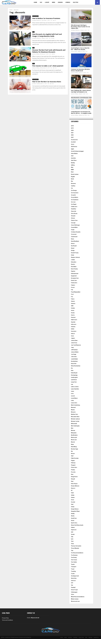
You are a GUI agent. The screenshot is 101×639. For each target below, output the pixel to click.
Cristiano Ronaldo (75, 232)
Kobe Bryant (74, 372)
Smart (72, 520)
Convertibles (74, 227)
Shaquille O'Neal (75, 511)
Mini (72, 428)
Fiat (72, 289)
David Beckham (75, 241)
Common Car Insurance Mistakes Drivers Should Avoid (80, 70)
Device (72, 243)
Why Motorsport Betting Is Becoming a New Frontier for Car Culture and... (80, 26)
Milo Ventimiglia (75, 426)
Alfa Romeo (74, 146)
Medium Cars (74, 414)
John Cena (74, 356)
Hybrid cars (74, 319)
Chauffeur (73, 208)
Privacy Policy (5, 618)
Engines (73, 271)
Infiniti (72, 329)
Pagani (73, 460)
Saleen (73, 497)
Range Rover (74, 476)
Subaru (73, 527)
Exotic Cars (74, 280)
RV (71, 490)
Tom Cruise (74, 559)
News (53, 2)
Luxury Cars (74, 402)
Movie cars (74, 439)
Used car (73, 580)
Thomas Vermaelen (76, 546)
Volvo (72, 594)
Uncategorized (75, 576)
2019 (72, 128)
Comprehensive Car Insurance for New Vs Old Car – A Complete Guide (81, 112)
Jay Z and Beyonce (76, 345)
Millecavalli (74, 423)
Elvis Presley (74, 269)
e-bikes (73, 259)
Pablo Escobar (75, 458)
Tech (72, 541)
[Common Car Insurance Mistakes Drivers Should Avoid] (81, 60)
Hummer (73, 317)
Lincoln (73, 396)
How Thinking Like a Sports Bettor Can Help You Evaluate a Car (81, 91)
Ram (72, 474)
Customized (74, 236)
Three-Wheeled (75, 548)
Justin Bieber (74, 359)
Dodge (72, 250)
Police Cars (74, 467)
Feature (73, 285)
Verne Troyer (74, 589)
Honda (72, 312)
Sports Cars (74, 522)
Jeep (72, 347)
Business (73, 183)
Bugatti (73, 176)
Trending (73, 571)
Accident (73, 142)
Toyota (72, 564)
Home (35, 2)
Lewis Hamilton (75, 389)
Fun (72, 296)
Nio (72, 451)
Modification (74, 435)
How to (73, 315)
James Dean (74, 340)
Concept (73, 222)
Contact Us (96, 637)
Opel (72, 455)
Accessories (74, 139)
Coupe (72, 229)
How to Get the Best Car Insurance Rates (46, 81)
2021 (72, 132)
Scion (72, 499)
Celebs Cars (74, 206)
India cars (73, 324)
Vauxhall (73, 587)
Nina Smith (74, 51)
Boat (72, 172)
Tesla (72, 543)
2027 (72, 137)
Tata (72, 536)
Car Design (74, 190)
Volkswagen (74, 592)
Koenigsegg (74, 375)
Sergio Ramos (75, 509)
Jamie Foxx (74, 342)
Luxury (47, 2)
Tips (33, 63)
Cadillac (73, 185)
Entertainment (74, 273)
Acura (72, 144)
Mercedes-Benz (75, 416)
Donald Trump (74, 252)
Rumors (60, 2)
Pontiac (73, 469)
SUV (41, 2)
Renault (73, 479)
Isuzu (72, 336)
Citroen (73, 218)
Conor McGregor (75, 225)
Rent (72, 481)
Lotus (72, 400)
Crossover (74, 234)
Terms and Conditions (7, 620)
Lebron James (75, 386)
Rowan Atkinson (75, 486)
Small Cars (74, 518)
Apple (72, 149)
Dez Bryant (74, 245)
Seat (72, 504)
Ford (72, 294)
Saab (72, 492)
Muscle (73, 442)
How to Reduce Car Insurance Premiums (46, 18)
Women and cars (75, 601)
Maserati (73, 407)
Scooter (73, 502)
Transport (73, 566)
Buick (72, 179)
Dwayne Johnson (75, 257)
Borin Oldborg (36, 54)
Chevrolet (73, 211)
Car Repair (73, 204)
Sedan (72, 506)
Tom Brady (74, 557)
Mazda (73, 409)
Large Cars (74, 382)
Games (73, 301)
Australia (73, 158)
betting (73, 165)
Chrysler (73, 215)
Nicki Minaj (74, 446)
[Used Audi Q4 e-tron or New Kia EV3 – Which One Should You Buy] (81, 39)
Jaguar (73, 338)
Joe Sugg (73, 354)
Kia (72, 368)
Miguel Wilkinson (37, 20)
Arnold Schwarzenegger (77, 151)
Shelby (72, 513)
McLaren (73, 412)
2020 (72, 130)
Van (72, 585)
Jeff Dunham (74, 349)
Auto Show (73, 160)
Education (73, 262)
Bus (72, 181)
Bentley (73, 162)
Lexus (72, 391)
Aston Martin (74, 153)
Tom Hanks (74, 562)
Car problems (74, 197)
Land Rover (74, 379)
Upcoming (73, 578)
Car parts (73, 195)
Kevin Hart (73, 363)
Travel (72, 569)
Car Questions (74, 199)
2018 (72, 125)
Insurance (73, 331)
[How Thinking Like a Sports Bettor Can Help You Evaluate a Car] (81, 81)
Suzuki (72, 534)
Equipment (74, 275)
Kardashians (74, 361)
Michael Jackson (75, 419)
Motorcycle (74, 437)
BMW (72, 169)
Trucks (73, 573)
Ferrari (73, 287)
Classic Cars (74, 220)
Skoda (72, 515)
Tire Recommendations (77, 552)
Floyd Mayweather (75, 292)
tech (72, 539)
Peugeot (73, 465)
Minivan (73, 430)
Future (72, 299)
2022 (72, 135)
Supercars (73, 529)
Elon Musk (73, 266)
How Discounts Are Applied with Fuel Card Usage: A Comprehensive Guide (47, 35)
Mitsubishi (73, 432)
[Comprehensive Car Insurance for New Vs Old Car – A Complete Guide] (81, 103)
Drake (72, 255)
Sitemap (90, 637)
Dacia (72, 239)
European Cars (75, 278)
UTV (72, 582)
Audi (72, 155)
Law (72, 384)
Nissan (73, 453)
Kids (72, 370)
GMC (72, 305)
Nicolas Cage (74, 449)
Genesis (73, 303)
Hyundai (73, 322)
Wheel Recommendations (77, 596)
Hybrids (67, 2)
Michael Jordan (75, 421)
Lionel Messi (74, 398)
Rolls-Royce (74, 483)
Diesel (72, 248)
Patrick (35, 83)
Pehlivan (73, 462)
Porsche (73, 472)
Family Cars (74, 282)
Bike (72, 167)
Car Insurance (35, 16)
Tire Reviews (74, 555)
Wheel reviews (74, 599)
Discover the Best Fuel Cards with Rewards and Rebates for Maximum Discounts (48, 51)
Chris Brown (74, 213)
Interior (73, 333)
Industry (73, 326)
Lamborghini (74, 377)
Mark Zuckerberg (75, 405)
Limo (72, 393)
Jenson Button (75, 352)
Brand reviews (74, 174)
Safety (72, 495)
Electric (75, 2)
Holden (73, 308)
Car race (73, 202)
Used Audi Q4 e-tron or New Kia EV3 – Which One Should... (80, 49)
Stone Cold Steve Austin (77, 525)
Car (33, 31)
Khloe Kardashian (75, 365)
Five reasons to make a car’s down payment (47, 66)
